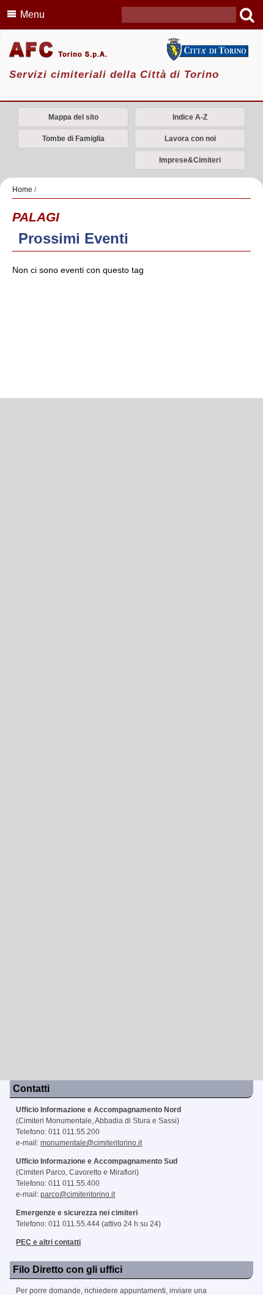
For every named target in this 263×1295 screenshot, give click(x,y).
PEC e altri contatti (48, 1242)
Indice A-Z (189, 117)
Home (22, 189)
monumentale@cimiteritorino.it (91, 1143)
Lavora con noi (190, 138)
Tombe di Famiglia (73, 138)
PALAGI (35, 217)
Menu (32, 14)
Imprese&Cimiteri (190, 160)
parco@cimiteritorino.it (77, 1194)
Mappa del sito (73, 117)
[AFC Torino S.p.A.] (131, 51)
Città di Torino (206, 49)
